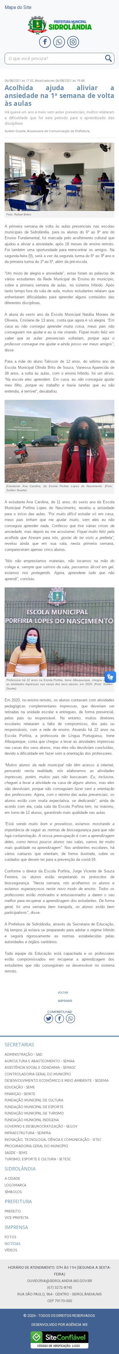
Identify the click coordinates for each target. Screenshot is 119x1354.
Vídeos (11, 1250)
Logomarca (15, 1185)
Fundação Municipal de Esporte (34, 1107)
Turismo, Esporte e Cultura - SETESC (38, 1159)
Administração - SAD (23, 1054)
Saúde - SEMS (16, 1153)
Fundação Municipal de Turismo (34, 1113)
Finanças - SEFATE (20, 1094)
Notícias (12, 1244)
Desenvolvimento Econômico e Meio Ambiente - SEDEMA (57, 1080)
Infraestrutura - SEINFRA (28, 1133)
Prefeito (13, 1211)
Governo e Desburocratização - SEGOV (41, 1126)
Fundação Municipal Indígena (32, 1120)
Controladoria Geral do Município (38, 1074)
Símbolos (13, 1192)
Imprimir (65, 1001)
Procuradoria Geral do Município (36, 1146)
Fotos (10, 1237)
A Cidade (12, 1178)
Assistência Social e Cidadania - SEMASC (40, 1067)
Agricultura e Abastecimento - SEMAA (40, 1061)
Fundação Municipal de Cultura (34, 1100)
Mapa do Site (18, 7)
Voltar (63, 992)
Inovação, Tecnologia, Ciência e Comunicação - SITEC (53, 1139)
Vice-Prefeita (16, 1217)
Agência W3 (77, 1324)
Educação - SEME (20, 1087)
